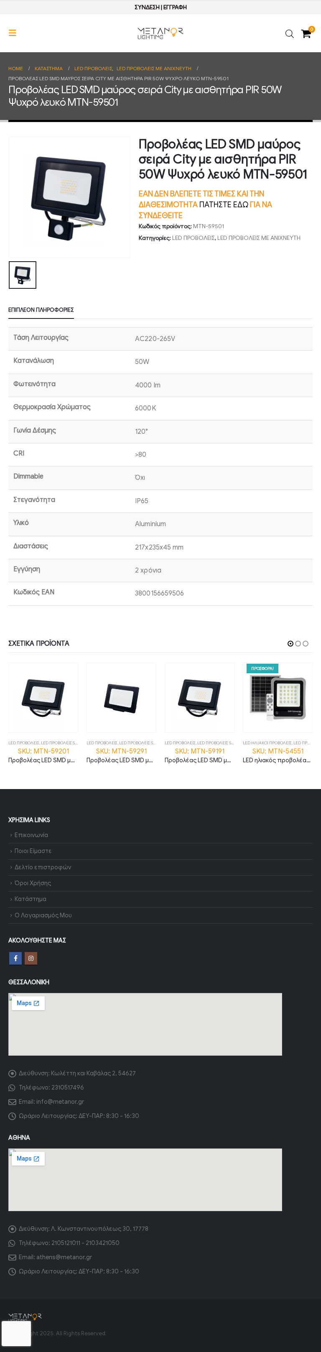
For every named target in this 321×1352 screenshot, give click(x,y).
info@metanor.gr (60, 1101)
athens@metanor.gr (64, 1257)
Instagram (31, 958)
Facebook (15, 958)
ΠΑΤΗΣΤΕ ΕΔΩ (223, 204)
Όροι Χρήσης (33, 883)
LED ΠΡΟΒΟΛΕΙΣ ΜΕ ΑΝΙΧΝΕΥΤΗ (259, 238)
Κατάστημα (30, 899)
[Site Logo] (160, 33)
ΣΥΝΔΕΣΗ (147, 7)
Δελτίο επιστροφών (43, 867)
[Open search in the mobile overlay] (289, 33)
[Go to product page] (43, 697)
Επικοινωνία (31, 835)
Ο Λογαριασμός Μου (43, 915)
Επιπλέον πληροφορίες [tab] (41, 309)
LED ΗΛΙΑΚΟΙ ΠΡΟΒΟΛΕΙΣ (267, 743)
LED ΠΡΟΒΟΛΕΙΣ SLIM (61, 743)
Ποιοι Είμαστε (33, 851)
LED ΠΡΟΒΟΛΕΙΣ (193, 238)
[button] (15, 33)
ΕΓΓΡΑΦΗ (175, 7)
